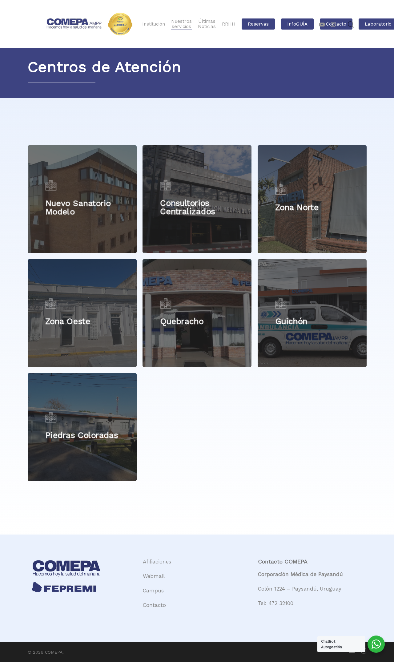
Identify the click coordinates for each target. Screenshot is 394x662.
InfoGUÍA (297, 24)
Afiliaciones (157, 562)
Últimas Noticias (207, 24)
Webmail (154, 576)
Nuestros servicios (181, 24)
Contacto (154, 605)
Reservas (258, 24)
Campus (153, 590)
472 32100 (280, 603)
